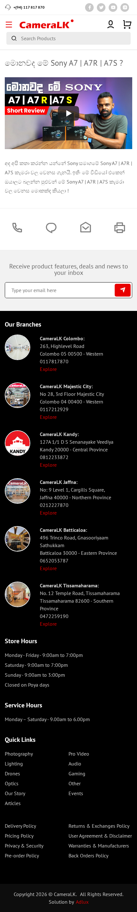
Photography (19, 753)
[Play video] (68, 113)
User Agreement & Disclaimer (100, 836)
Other (74, 783)
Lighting (14, 763)
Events (75, 793)
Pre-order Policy (22, 855)
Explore (48, 369)
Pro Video (78, 753)
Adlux (82, 902)
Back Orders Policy (88, 855)
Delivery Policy (20, 826)
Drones (12, 773)
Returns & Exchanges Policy (98, 826)
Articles (13, 803)
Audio (74, 763)
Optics (11, 783)
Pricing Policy (19, 836)
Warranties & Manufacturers (98, 845)
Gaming (76, 773)
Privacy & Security (24, 845)
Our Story (15, 793)
